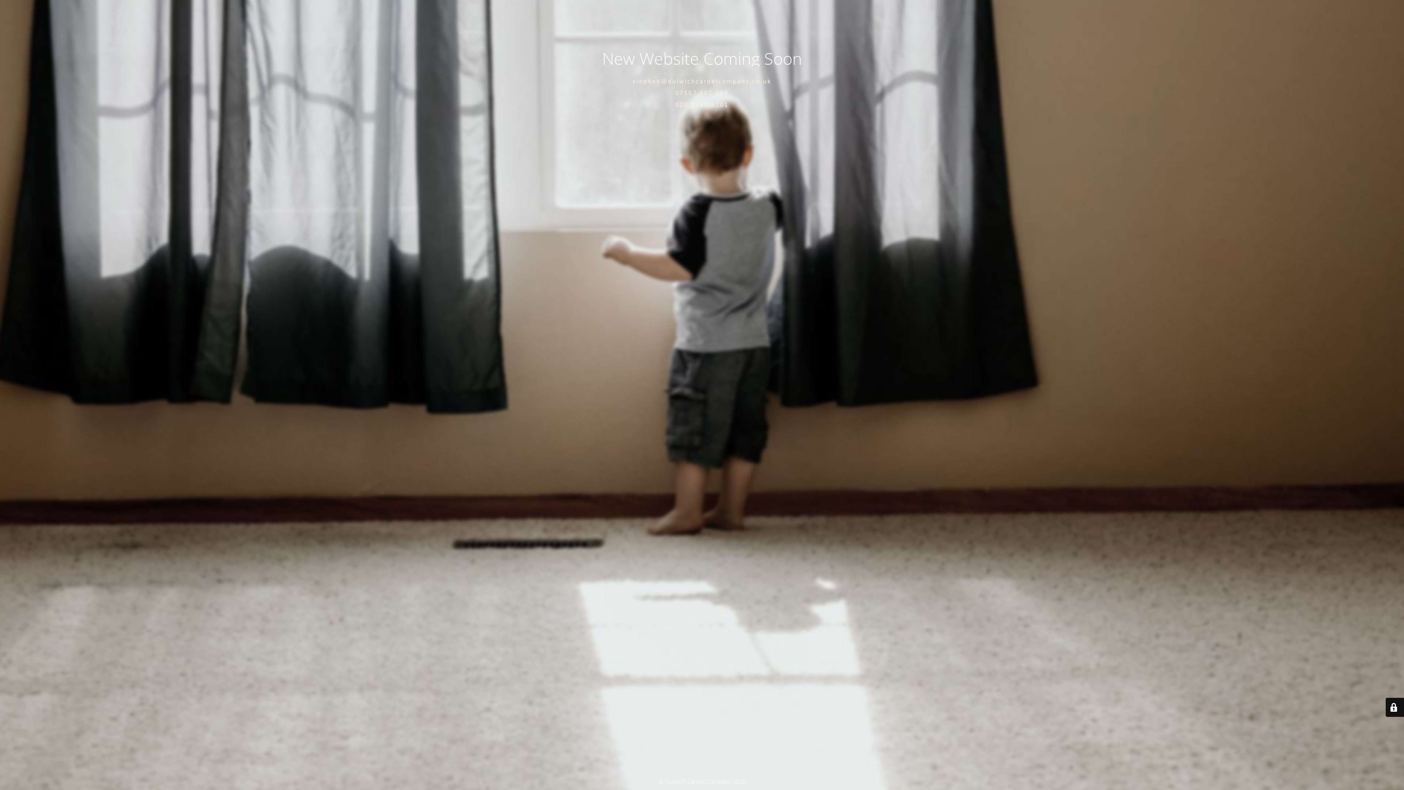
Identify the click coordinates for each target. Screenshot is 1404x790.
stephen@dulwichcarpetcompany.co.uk (702, 81)
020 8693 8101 (702, 105)
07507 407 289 (702, 93)
